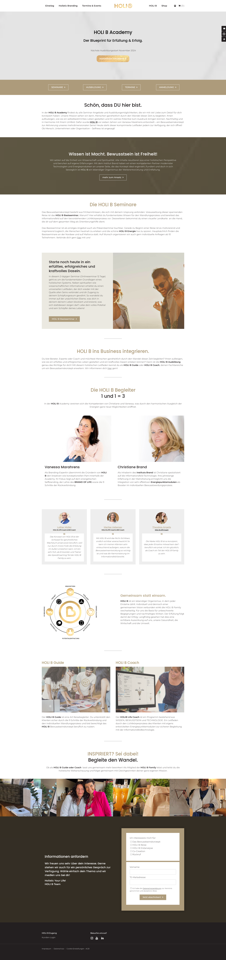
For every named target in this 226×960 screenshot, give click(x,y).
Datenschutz (59, 949)
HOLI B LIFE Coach (161, 530)
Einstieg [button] (49, 5)
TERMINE (130, 87)
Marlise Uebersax (113, 527)
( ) (182, 5)
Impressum (46, 949)
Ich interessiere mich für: (143, 838)
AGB (87, 949)
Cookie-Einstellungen (75, 949)
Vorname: (135, 867)
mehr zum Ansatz (111, 177)
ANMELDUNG (166, 87)
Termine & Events (91, 5)
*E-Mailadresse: (138, 877)
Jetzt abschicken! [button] (152, 897)
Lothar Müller (64, 527)
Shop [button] (164, 5)
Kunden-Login (48, 937)
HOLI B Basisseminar (63, 319)
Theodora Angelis (161, 527)
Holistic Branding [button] (68, 5)
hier (110, 368)
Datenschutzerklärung (152, 888)
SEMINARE (57, 87)
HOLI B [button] (153, 5)
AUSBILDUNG (93, 87)
